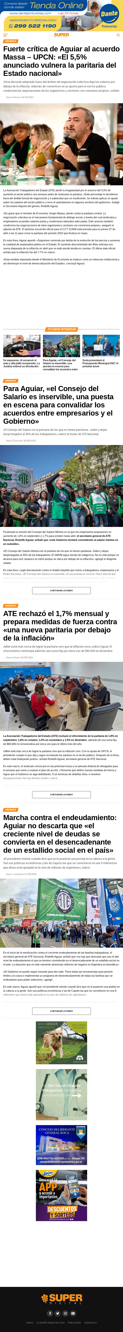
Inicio (29, 1322)
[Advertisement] (61, 300)
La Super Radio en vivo (51, 1322)
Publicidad (74, 1322)
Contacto (90, 1322)
